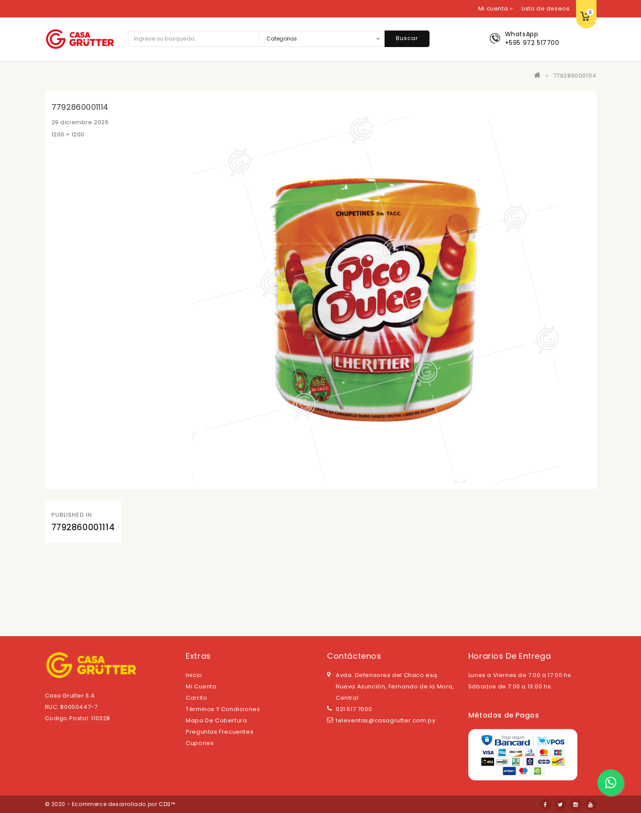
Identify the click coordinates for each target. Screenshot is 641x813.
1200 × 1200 (68, 134)
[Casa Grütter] (539, 75)
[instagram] (575, 804)
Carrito (196, 698)
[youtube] (591, 804)
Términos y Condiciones (223, 709)
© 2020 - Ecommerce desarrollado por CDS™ (110, 804)
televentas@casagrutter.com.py (385, 720)
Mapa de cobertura (216, 720)
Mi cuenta (201, 686)
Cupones (200, 743)
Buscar (407, 38)
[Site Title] (80, 38)
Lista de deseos (546, 8)
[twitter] (560, 804)
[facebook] (545, 804)
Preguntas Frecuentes (219, 732)
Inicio (194, 675)
